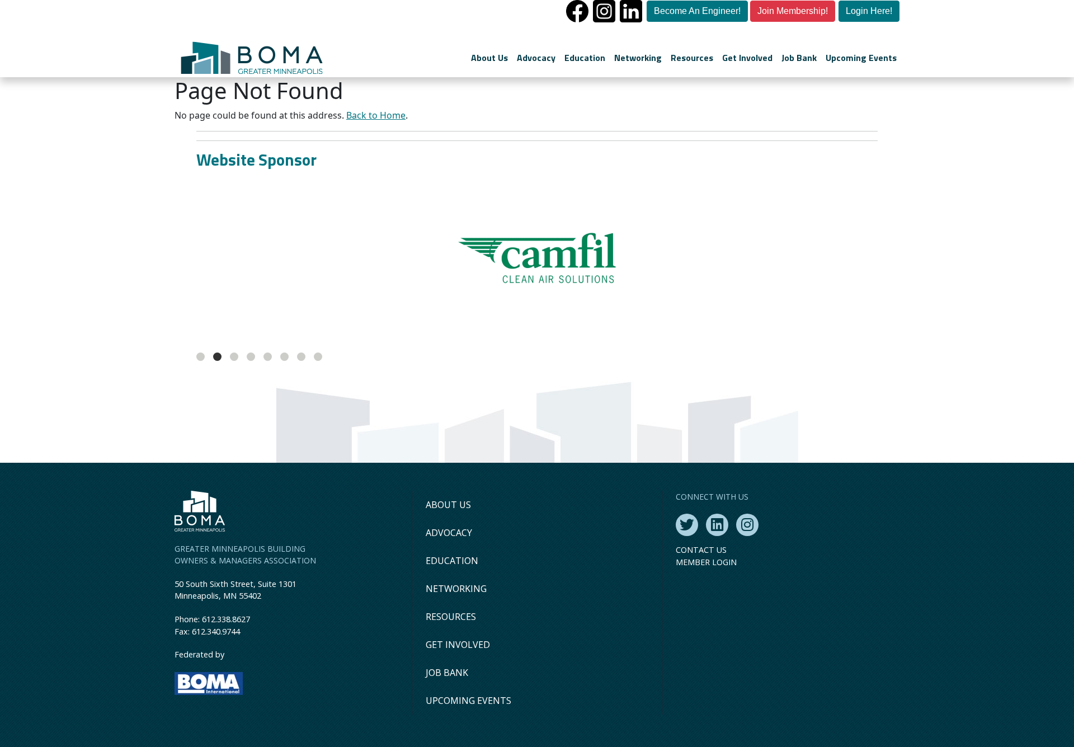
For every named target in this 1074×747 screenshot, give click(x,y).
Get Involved (747, 57)
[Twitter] (687, 525)
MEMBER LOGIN (706, 562)
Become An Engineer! (697, 11)
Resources (692, 57)
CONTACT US (701, 549)
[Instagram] (747, 525)
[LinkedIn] (717, 525)
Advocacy (536, 57)
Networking (638, 57)
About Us (489, 57)
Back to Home (376, 115)
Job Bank (799, 57)
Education (584, 57)
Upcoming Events (861, 57)
